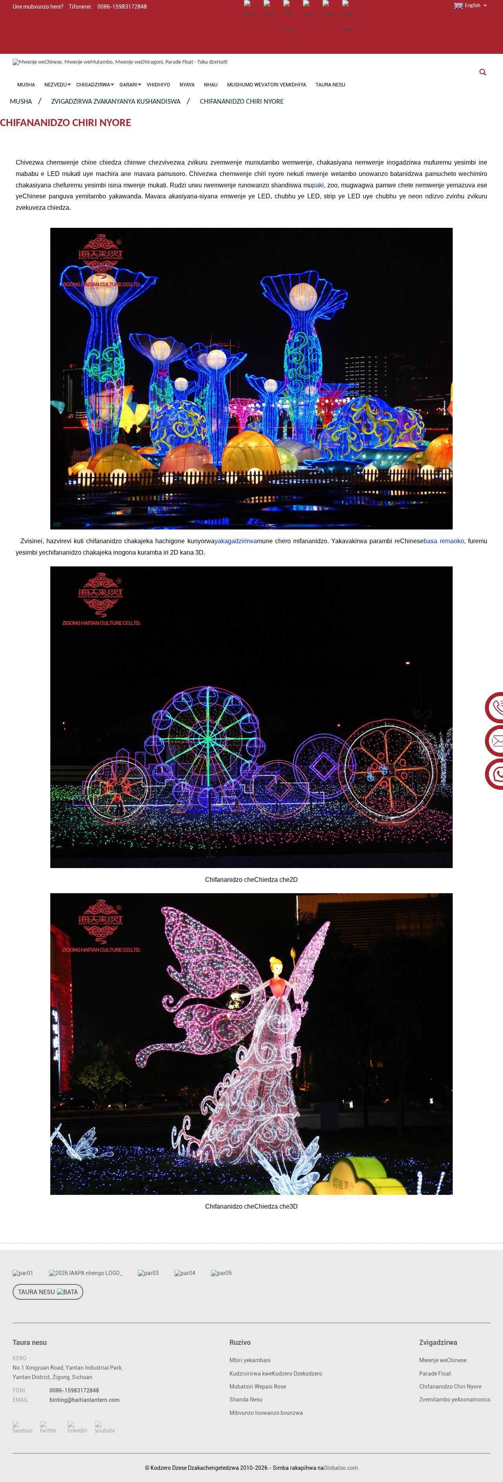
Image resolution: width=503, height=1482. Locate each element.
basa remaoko (444, 541)
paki (318, 185)
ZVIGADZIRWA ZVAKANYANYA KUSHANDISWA (115, 102)
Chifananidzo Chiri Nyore (242, 102)
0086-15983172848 (74, 1390)
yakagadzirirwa (236, 541)
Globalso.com (341, 1468)
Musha (21, 102)
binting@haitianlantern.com (84, 1400)
